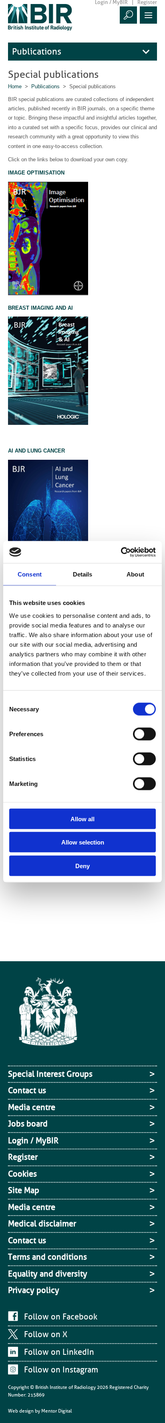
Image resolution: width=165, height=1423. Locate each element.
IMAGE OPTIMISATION (36, 173)
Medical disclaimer (42, 1223)
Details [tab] (83, 574)
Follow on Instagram (61, 1369)
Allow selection (82, 842)
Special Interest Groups (50, 1074)
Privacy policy (33, 1290)
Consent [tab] (30, 574)
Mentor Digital (56, 1411)
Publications (36, 51)
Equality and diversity (47, 1274)
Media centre (31, 1107)
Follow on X (45, 1334)
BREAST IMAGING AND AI (40, 308)
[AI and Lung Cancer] (48, 518)
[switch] (144, 733)
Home (15, 86)
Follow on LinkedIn (59, 1352)
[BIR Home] (40, 17)
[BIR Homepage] (48, 1019)
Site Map (23, 1190)
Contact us (27, 1090)
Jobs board (28, 1124)
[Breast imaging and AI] (48, 372)
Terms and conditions (47, 1257)
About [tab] (135, 574)
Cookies (22, 1174)
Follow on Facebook (60, 1317)
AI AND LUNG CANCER (36, 451)
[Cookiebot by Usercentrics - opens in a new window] (121, 552)
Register (23, 1157)
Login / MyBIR (33, 1140)
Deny (82, 865)
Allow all (82, 818)
